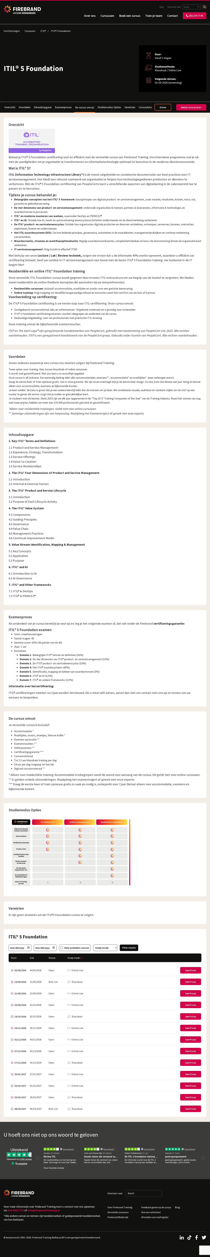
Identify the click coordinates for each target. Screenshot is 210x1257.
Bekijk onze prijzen (191, 107)
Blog (162, 7)
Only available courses (76, 947)
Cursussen (107, 16)
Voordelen (24, 107)
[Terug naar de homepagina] (22, 9)
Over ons (90, 16)
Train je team (153, 16)
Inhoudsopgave (43, 107)
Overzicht (9, 107)
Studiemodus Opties (109, 107)
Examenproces (63, 107)
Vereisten (130, 107)
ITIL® (43, 30)
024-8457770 (16, 1210)
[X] (204, 1237)
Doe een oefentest (151, 1212)
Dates (163, 107)
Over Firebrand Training (119, 1207)
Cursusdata (145, 107)
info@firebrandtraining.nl (44, 1210)
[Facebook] (196, 1237)
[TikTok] (189, 1237)
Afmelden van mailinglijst (154, 1217)
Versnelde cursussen (118, 1212)
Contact (172, 16)
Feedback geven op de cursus (156, 1207)
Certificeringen (12, 30)
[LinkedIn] (182, 1237)
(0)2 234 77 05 (196, 15)
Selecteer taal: (174, 7)
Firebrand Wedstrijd (117, 1217)
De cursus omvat (84, 107)
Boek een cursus (129, 16)
